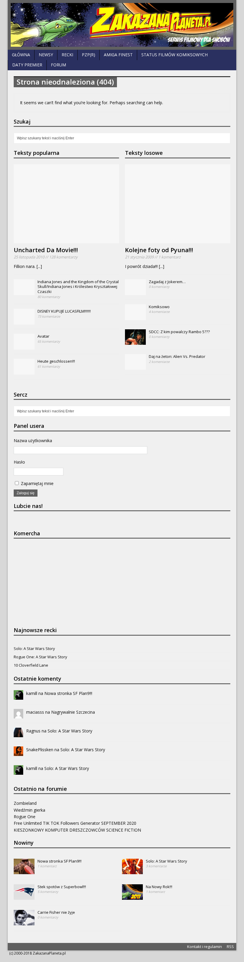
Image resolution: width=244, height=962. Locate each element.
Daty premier (27, 65)
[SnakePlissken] (18, 752)
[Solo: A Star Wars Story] (132, 871)
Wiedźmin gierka (29, 810)
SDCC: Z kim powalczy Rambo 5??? (179, 331)
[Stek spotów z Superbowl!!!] (24, 896)
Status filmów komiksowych (174, 54)
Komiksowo (159, 306)
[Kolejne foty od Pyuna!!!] (177, 240)
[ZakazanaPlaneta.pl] (122, 25)
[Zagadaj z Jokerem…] (135, 291)
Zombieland (25, 803)
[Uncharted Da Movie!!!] (66, 240)
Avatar (43, 336)
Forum (58, 65)
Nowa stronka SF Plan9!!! (68, 693)
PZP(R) (88, 54)
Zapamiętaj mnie (37, 483)
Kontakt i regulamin (204, 946)
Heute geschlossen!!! (56, 361)
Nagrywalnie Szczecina (73, 712)
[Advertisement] (58, 582)
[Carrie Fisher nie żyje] (24, 922)
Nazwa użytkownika (33, 440)
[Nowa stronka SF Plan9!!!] (24, 871)
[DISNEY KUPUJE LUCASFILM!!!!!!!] (24, 321)
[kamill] (18, 696)
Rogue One (24, 816)
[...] (39, 266)
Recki (67, 54)
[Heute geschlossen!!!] (24, 371)
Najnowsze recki (35, 630)
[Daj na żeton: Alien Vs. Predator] (135, 366)
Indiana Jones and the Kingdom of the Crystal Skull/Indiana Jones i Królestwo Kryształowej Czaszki (78, 286)
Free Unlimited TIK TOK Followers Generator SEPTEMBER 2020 (75, 823)
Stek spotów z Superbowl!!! (61, 886)
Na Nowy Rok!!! (159, 886)
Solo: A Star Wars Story (34, 648)
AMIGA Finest (118, 54)
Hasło (19, 462)
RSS (230, 946)
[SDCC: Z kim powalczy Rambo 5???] (135, 341)
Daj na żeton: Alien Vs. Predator (177, 356)
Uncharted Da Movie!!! (46, 250)
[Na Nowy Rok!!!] (132, 896)
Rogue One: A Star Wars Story (40, 656)
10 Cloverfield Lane (31, 665)
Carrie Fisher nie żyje (56, 912)
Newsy (46, 54)
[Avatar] (24, 346)
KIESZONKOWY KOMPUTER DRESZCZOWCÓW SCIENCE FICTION (77, 830)
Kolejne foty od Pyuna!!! (159, 250)
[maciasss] (18, 715)
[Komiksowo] (135, 316)
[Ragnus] (18, 733)
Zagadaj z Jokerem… (167, 281)
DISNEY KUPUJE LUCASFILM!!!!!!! (64, 311)
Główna (21, 54)
